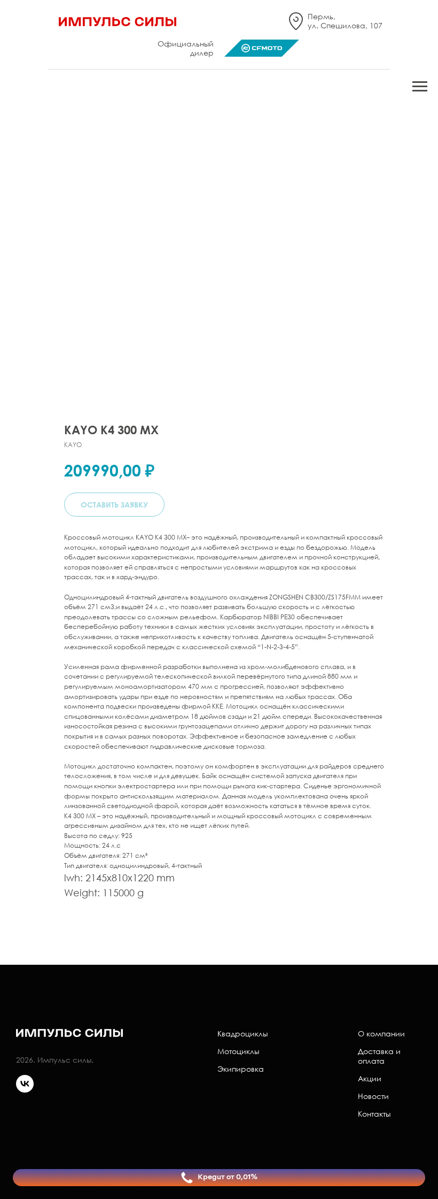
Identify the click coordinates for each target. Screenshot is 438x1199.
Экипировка (240, 1068)
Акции (369, 1078)
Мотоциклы (238, 1051)
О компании (381, 1033)
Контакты (374, 1113)
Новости (373, 1096)
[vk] (25, 1089)
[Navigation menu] (419, 86)
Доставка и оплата (379, 1056)
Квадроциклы (242, 1033)
